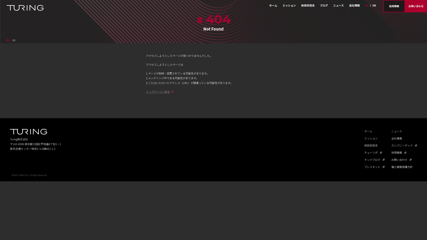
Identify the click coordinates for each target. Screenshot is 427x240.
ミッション (289, 5)
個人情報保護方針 (402, 167)
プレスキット (372, 167)
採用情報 (394, 6)
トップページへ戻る (158, 92)
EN (374, 5)
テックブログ (372, 160)
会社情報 (354, 5)
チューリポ (371, 152)
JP (366, 5)
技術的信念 (308, 5)
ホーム (273, 5)
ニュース (338, 5)
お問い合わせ (415, 6)
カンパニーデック (402, 145)
